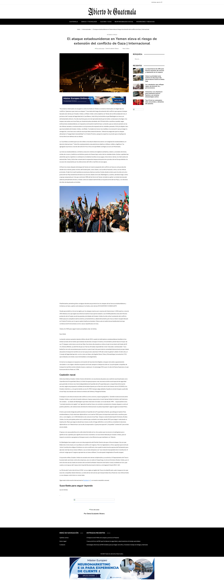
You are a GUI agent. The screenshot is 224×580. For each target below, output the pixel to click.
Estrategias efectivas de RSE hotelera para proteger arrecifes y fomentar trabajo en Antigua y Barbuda (117, 544)
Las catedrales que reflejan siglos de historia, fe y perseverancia (154, 86)
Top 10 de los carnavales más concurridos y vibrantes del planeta (154, 102)
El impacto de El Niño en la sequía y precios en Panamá (103, 537)
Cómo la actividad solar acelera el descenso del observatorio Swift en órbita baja (154, 78)
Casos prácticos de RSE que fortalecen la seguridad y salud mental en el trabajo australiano (113, 541)
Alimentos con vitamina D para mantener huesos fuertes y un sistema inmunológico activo (153, 94)
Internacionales (112, 34)
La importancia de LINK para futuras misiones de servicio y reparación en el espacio (154, 70)
